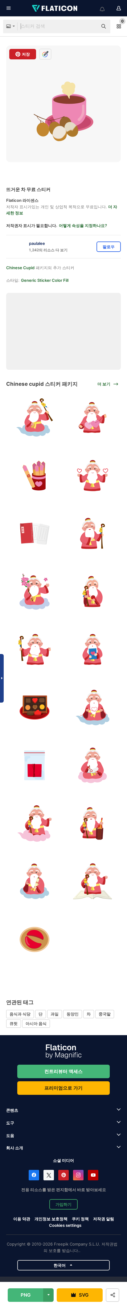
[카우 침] (34, 476)
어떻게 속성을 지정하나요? (83, 225)
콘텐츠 (12, 1110)
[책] (34, 534)
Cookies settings (65, 1225)
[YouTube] (93, 1175)
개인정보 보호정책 (51, 1218)
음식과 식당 (20, 1013)
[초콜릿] (34, 708)
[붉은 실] (34, 766)
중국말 (105, 1013)
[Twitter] (48, 1175)
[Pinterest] (63, 1175)
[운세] (34, 939)
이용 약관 (21, 1218)
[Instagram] (78, 1175)
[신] (93, 534)
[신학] (34, 418)
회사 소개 (14, 1147)
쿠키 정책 (80, 1218)
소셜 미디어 (63, 1160)
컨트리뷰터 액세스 (63, 1071)
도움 (10, 1135)
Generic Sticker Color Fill (44, 280)
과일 (55, 1013)
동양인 (73, 1013)
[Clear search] (90, 26)
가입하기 (63, 1204)
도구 (10, 1122)
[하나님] (34, 823)
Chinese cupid (20, 267)
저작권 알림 (103, 1218)
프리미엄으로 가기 (63, 1088)
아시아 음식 (36, 1023)
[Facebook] (34, 1175)
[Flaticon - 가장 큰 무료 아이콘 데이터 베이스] (55, 8)
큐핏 (14, 1023)
